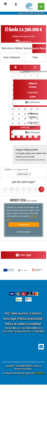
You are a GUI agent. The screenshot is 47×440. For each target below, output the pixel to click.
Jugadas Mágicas (39, 48)
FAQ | (8, 313)
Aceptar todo (23, 224)
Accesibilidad (33, 324)
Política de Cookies (15, 324)
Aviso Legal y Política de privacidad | (23, 319)
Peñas (35, 57)
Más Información (33, 102)
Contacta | (36, 313)
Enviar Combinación (12, 57)
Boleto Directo (8, 48)
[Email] (41, 348)
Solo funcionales (24, 232)
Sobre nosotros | (20, 313)
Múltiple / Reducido (23, 48)
